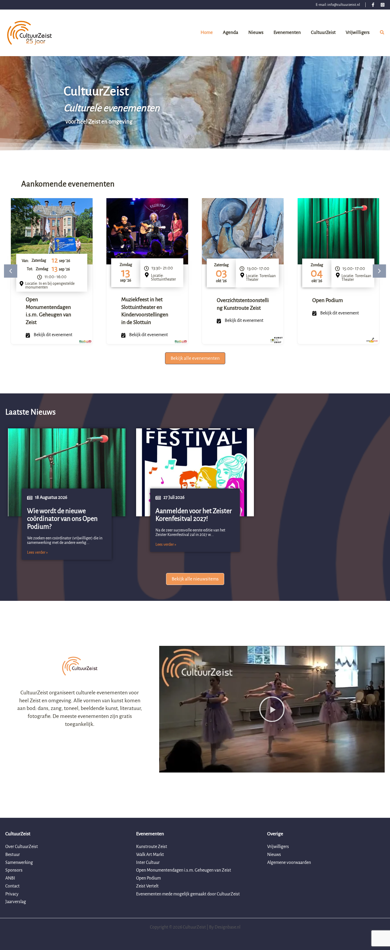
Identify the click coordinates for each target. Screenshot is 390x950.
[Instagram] (382, 5)
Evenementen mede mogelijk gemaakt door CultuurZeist (188, 894)
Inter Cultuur (148, 862)
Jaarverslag (15, 901)
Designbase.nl (227, 927)
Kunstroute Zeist (151, 846)
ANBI (10, 878)
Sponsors (14, 870)
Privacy (12, 894)
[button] (382, 33)
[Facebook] (373, 5)
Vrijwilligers (278, 846)
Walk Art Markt (150, 854)
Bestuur (12, 854)
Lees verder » (37, 552)
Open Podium (327, 300)
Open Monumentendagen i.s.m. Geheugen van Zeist (183, 870)
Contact (12, 886)
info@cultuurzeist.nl (343, 5)
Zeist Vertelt (147, 886)
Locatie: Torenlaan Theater (261, 278)
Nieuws (274, 854)
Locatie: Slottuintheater (163, 277)
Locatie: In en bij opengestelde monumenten (50, 285)
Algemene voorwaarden (289, 862)
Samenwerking (19, 862)
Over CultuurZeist (21, 846)
